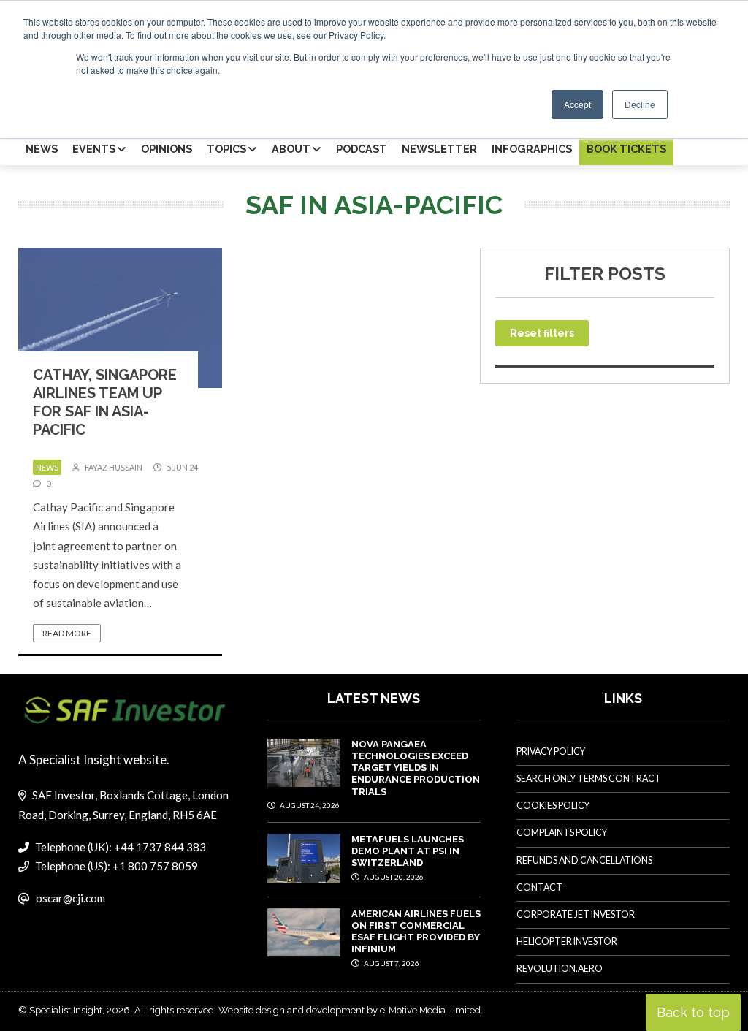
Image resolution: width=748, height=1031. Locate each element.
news (47, 467)
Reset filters (542, 333)
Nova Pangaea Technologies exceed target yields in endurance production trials (415, 768)
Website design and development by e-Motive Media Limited (349, 1010)
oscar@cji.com (70, 898)
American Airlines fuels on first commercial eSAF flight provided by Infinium (416, 931)
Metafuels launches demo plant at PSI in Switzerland (407, 851)
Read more (66, 633)
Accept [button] (577, 104)
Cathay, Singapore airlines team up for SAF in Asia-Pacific (105, 402)
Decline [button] (640, 104)
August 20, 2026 (393, 876)
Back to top (693, 1012)
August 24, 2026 (309, 805)
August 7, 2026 (390, 963)
